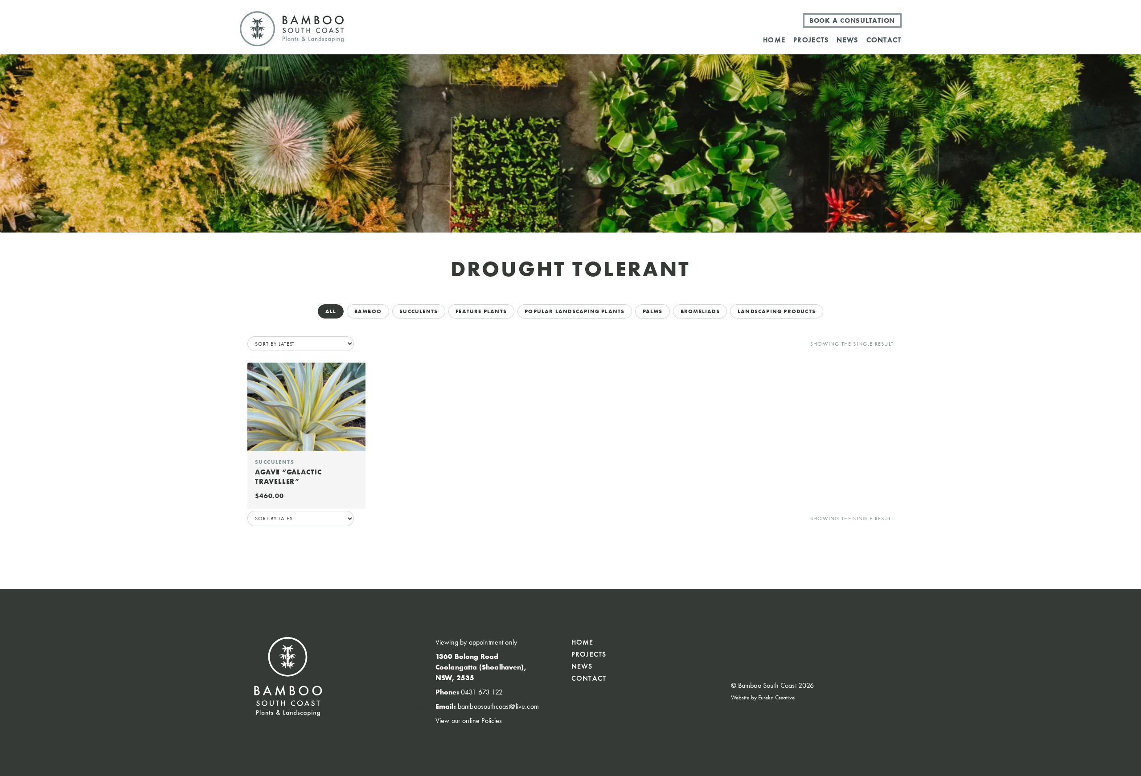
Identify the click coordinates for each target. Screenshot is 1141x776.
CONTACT (884, 40)
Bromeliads (700, 311)
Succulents (418, 311)
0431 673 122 (482, 692)
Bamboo (368, 311)
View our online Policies (468, 720)
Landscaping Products (777, 311)
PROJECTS (811, 40)
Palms (653, 311)
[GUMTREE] (751, 20)
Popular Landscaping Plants (574, 311)
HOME (774, 40)
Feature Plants (481, 311)
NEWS (847, 40)
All (331, 311)
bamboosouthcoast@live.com (498, 706)
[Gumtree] (801, 644)
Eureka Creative (776, 697)
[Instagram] (820, 644)
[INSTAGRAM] (769, 20)
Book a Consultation (852, 20)
